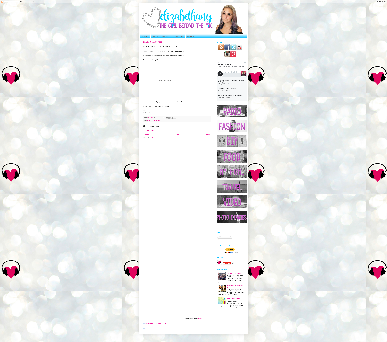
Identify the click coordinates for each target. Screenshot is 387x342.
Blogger (200, 319)
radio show (155, 36)
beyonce (149, 120)
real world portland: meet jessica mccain (235, 286)
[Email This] (167, 118)
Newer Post (146, 134)
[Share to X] (171, 118)
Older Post (207, 134)
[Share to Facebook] (173, 118)
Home (177, 134)
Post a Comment (150, 130)
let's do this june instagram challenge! (234, 299)
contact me (190, 36)
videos (158, 120)
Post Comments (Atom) (155, 138)
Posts (220, 236)
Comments (222, 240)
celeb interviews (179, 36)
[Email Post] (163, 117)
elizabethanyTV (166, 36)
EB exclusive (145, 36)
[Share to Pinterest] (175, 118)
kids (156, 120)
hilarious (153, 120)
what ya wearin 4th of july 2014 (235, 273)
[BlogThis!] (169, 118)
